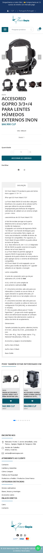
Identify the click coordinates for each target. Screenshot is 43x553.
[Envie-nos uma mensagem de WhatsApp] (38, 548)
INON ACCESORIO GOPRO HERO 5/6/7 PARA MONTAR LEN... (10, 394)
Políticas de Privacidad (10, 475)
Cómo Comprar (7, 471)
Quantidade (6, 147)
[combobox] (21, 29)
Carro (4, 504)
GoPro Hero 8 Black (12, 345)
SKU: (18, 131)
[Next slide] (39, 57)
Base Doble (9, 353)
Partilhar (5, 165)
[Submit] (31, 29)
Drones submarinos (9, 488)
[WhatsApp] (24, 535)
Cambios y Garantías (9, 468)
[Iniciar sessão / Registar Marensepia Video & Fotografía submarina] (7, 11)
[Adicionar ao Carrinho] (10, 401)
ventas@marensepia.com (14, 453)
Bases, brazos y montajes (11, 491)
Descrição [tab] (21, 185)
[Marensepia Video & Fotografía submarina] (20, 20)
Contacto (5, 465)
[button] (13, 11)
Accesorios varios (8, 495)
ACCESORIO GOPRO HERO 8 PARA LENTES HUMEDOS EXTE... (32, 394)
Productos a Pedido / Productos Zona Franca (18, 478)
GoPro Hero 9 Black (12, 349)
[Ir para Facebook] (18, 535)
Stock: (21, 137)
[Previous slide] (3, 57)
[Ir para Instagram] (21, 535)
